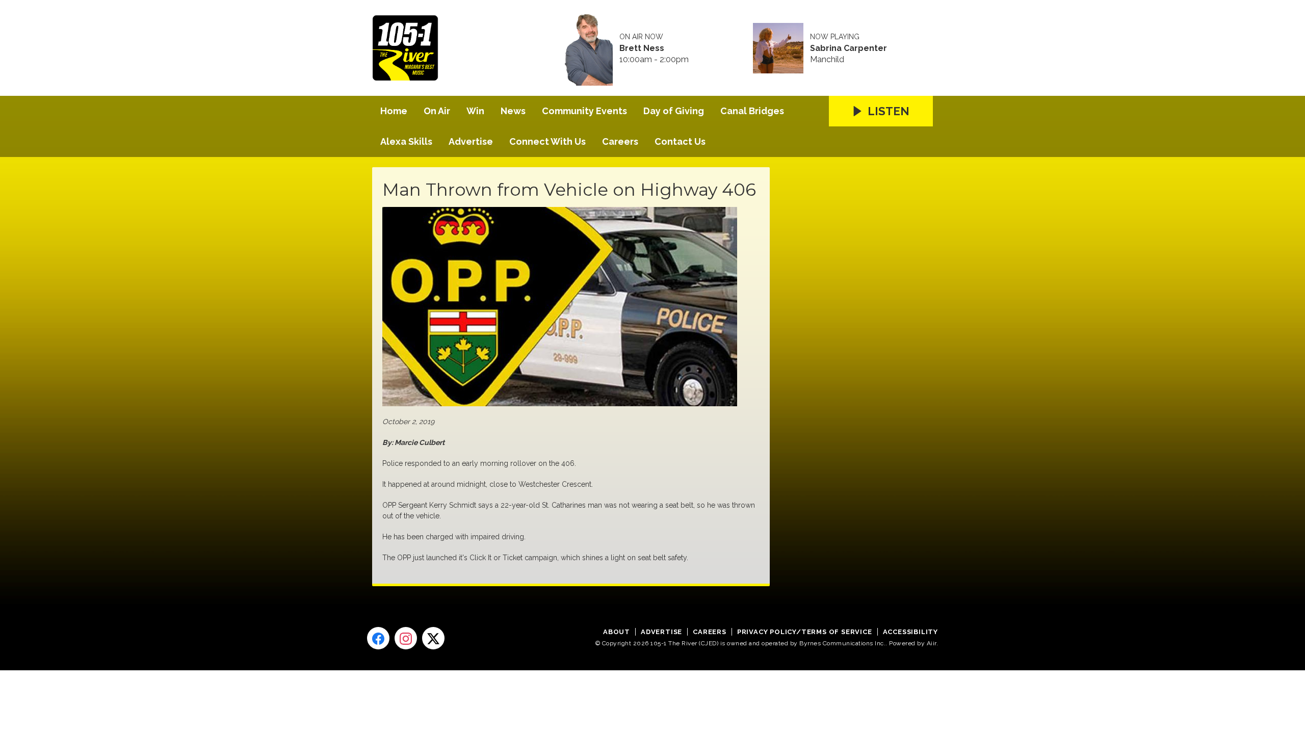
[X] (433, 638)
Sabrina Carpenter (848, 48)
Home (393, 111)
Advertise (471, 141)
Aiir (931, 643)
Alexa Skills (406, 141)
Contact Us (680, 141)
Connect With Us (547, 141)
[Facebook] (378, 638)
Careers (620, 141)
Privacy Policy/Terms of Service (804, 632)
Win (475, 111)
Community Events (584, 111)
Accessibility (910, 632)
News (513, 111)
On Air (437, 111)
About (616, 632)
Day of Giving (673, 111)
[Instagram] (406, 638)
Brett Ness (641, 48)
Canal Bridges (752, 111)
